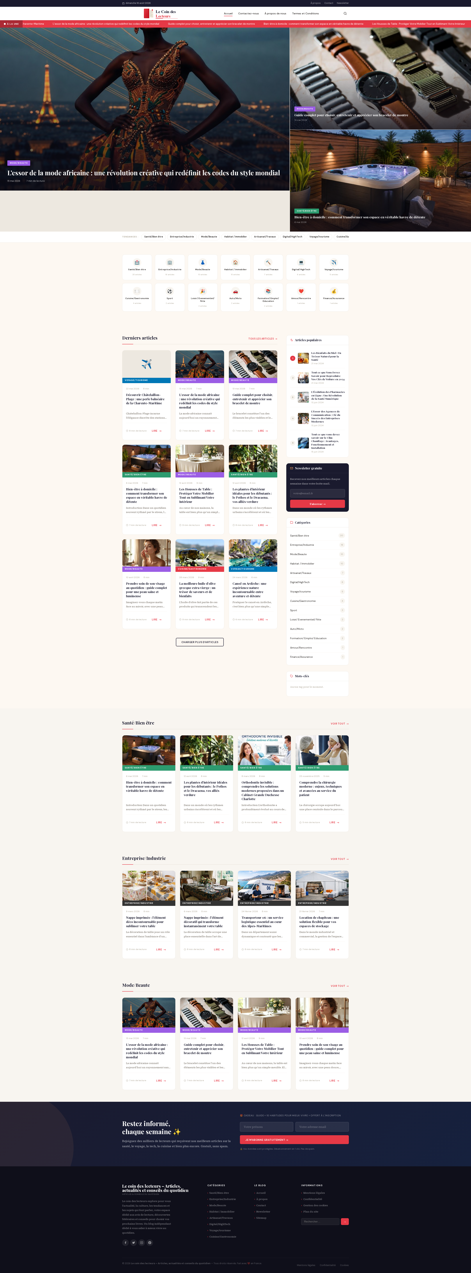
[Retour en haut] (461, 1267)
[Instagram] (141, 1242)
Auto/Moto (297, 629)
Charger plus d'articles (199, 642)
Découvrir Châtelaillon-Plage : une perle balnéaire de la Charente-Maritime (145, 399)
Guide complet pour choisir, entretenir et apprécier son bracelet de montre (166, 23)
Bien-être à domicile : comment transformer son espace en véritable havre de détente (268, 23)
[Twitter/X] (133, 1242)
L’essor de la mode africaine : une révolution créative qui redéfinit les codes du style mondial (60, 23)
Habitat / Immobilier (235, 236)
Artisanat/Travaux (265, 236)
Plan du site (310, 1211)
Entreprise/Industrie (182, 236)
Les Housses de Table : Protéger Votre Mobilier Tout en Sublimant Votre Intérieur (373, 23)
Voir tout (338, 723)
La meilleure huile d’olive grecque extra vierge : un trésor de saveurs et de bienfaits (197, 589)
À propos (316, 3)
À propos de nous (275, 13)
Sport (293, 610)
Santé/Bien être (307, 211)
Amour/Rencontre (301, 647)
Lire (154, 430)
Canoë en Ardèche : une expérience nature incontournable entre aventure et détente (249, 589)
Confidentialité (312, 1199)
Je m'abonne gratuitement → (266, 1139)
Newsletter (343, 3)
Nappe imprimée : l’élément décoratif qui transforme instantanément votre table (204, 921)
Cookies (344, 1265)
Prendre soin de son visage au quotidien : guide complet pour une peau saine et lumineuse (146, 589)
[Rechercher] (345, 13)
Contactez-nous (248, 13)
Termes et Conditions (305, 13)
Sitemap (261, 1218)
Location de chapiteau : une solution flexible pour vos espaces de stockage (319, 921)
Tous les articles (261, 338)
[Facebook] (125, 1242)
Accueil (228, 13)
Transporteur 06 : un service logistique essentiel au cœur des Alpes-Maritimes (262, 921)
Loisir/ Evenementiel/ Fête (305, 619)
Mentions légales (314, 1193)
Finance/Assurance (301, 656)
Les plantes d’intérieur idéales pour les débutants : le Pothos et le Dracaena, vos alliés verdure (252, 495)
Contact (328, 3)
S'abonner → (318, 504)
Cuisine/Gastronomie (192, 569)
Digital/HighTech (292, 236)
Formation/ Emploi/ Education (308, 638)
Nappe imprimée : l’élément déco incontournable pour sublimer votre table (146, 921)
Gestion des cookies (315, 1205)
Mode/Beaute (19, 163)
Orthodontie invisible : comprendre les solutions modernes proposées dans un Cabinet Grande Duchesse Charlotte (263, 790)
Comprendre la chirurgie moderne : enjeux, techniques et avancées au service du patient (320, 788)
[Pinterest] (149, 1242)
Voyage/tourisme (319, 236)
